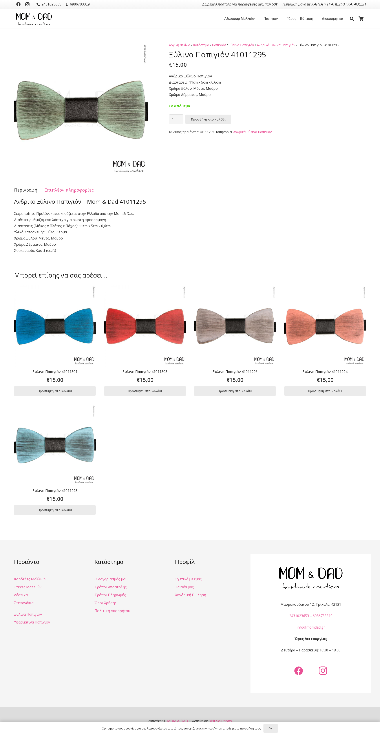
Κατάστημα (201, 45)
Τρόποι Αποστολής (111, 587)
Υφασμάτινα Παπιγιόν (32, 622)
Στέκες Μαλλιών (28, 587)
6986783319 (322, 615)
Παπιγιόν (219, 45)
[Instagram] (27, 4)
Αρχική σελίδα (179, 45)
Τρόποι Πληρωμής (110, 594)
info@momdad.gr (311, 627)
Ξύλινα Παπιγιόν (241, 45)
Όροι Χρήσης (106, 602)
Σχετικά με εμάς (188, 579)
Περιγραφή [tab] (25, 190)
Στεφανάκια (23, 602)
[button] (257, 19)
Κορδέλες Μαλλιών (30, 579)
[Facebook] (18, 4)
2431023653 (299, 615)
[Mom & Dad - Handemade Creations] (34, 19)
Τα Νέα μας (184, 587)
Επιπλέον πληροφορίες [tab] (69, 190)
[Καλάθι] (361, 19)
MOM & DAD (177, 721)
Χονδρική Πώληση (190, 594)
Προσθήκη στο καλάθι (208, 119)
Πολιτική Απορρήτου (112, 610)
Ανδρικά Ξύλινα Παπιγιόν (276, 45)
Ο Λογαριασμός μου (111, 579)
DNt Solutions (220, 721)
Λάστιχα (21, 594)
